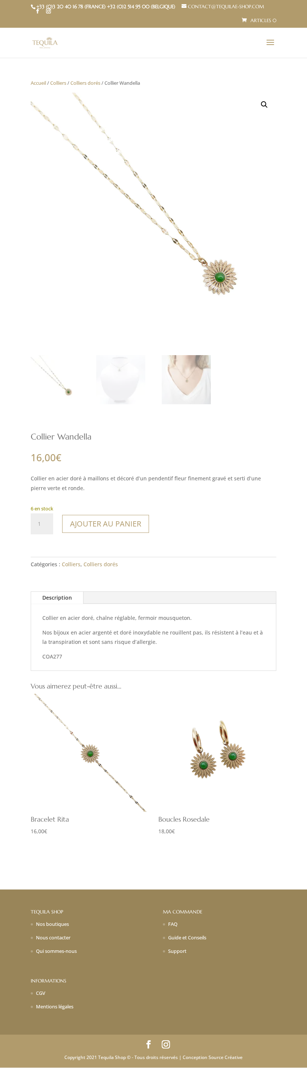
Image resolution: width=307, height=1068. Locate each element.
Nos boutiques (52, 924)
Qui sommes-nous (56, 951)
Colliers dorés (85, 83)
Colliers (58, 83)
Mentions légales (54, 1006)
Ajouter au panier (105, 524)
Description (57, 597)
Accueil (38, 83)
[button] (264, 104)
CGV (40, 993)
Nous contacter (53, 937)
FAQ (172, 924)
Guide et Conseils (187, 937)
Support (177, 951)
